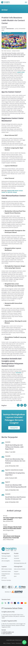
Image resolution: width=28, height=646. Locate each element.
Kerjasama (17, 574)
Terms (13, 643)
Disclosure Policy (20, 643)
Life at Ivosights (6, 561)
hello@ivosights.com (8, 632)
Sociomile (16, 558)
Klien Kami (4, 558)
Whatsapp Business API (20, 563)
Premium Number (6, 580)
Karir (15, 576)
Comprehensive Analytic (6, 574)
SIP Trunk (4, 578)
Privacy (8, 643)
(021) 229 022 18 (7, 633)
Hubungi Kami (14, 428)
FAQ (4, 643)
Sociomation (17, 561)
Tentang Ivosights (6, 556)
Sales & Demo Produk (19, 569)
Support (16, 571)
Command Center (6, 571)
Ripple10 (16, 556)
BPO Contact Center (7, 569)
